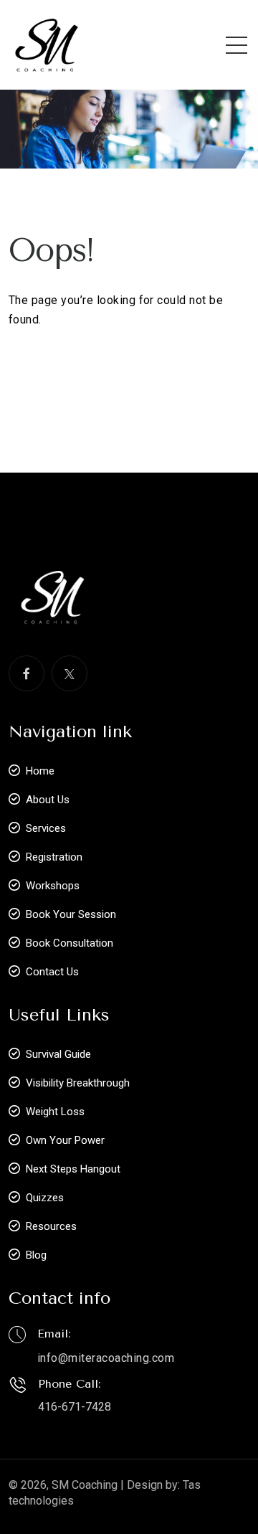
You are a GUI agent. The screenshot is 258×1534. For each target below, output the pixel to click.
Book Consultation (69, 943)
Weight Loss (55, 1111)
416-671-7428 (74, 1407)
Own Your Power (65, 1140)
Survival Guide (58, 1054)
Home (40, 770)
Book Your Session (71, 914)
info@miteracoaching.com (105, 1358)
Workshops (53, 885)
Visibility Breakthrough (78, 1082)
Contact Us (52, 971)
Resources (51, 1226)
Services (46, 828)
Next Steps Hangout (73, 1169)
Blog (36, 1255)
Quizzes (45, 1197)
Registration (54, 857)
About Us (48, 799)
